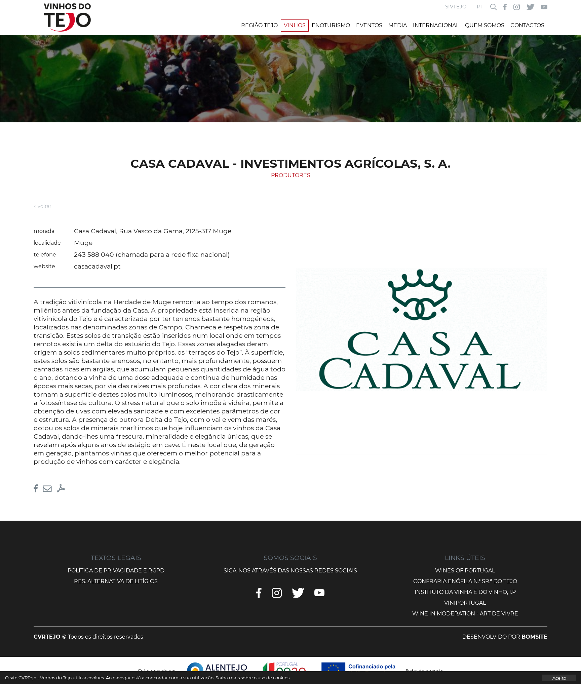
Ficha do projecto (424, 670)
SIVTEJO (456, 6)
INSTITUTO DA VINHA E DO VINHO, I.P (465, 592)
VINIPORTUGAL (465, 603)
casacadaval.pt (97, 266)
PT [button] (480, 6)
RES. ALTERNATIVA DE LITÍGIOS (116, 581)
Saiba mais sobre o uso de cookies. (253, 677)
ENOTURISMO (331, 25)
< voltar (42, 206)
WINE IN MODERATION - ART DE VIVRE (465, 613)
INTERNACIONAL (436, 25)
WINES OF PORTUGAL (465, 570)
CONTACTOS (527, 25)
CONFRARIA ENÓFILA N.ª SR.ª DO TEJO (465, 581)
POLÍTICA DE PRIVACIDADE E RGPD (116, 570)
